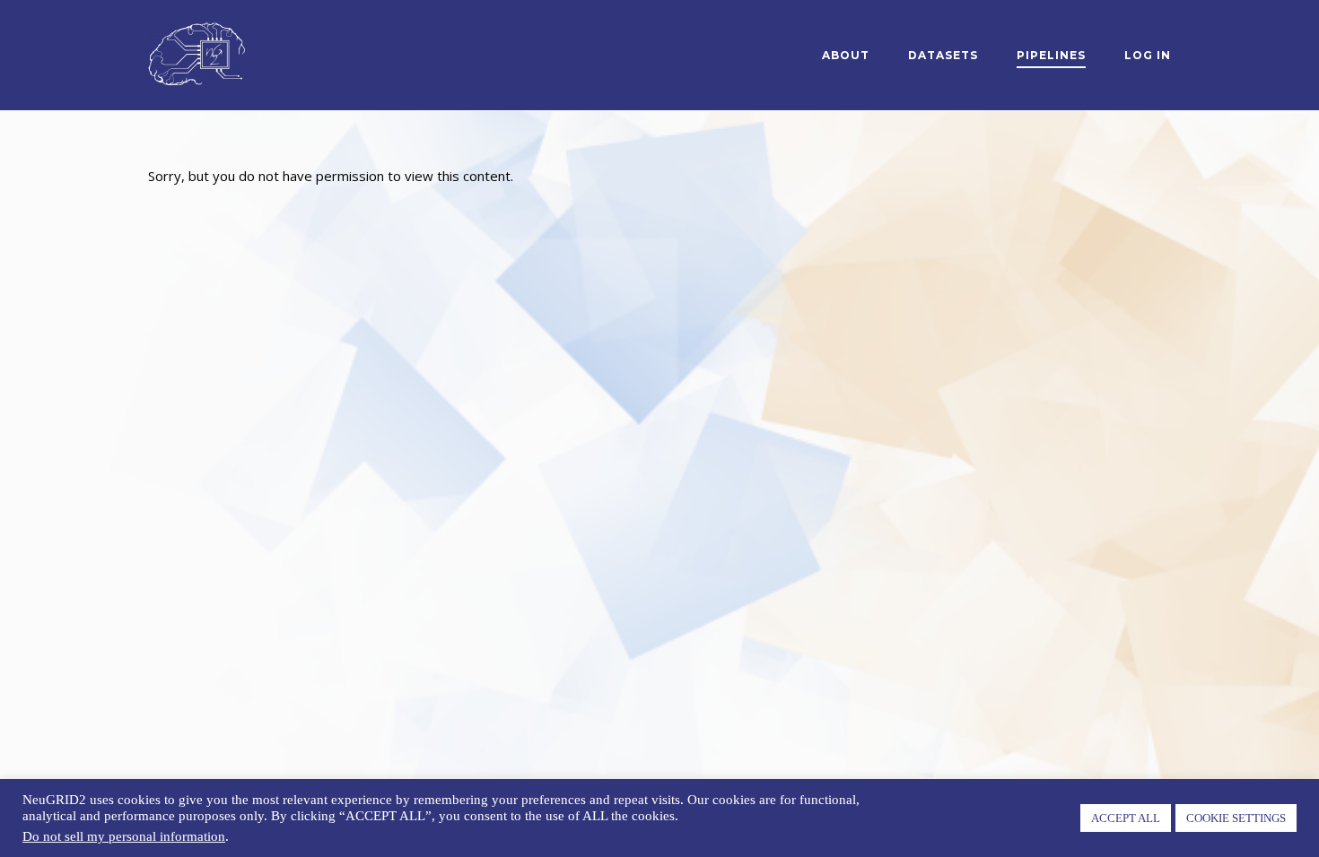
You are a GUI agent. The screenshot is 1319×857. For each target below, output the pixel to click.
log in (1147, 55)
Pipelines (1051, 55)
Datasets (943, 55)
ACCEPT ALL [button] (1125, 818)
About (845, 55)
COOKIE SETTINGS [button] (1236, 818)
